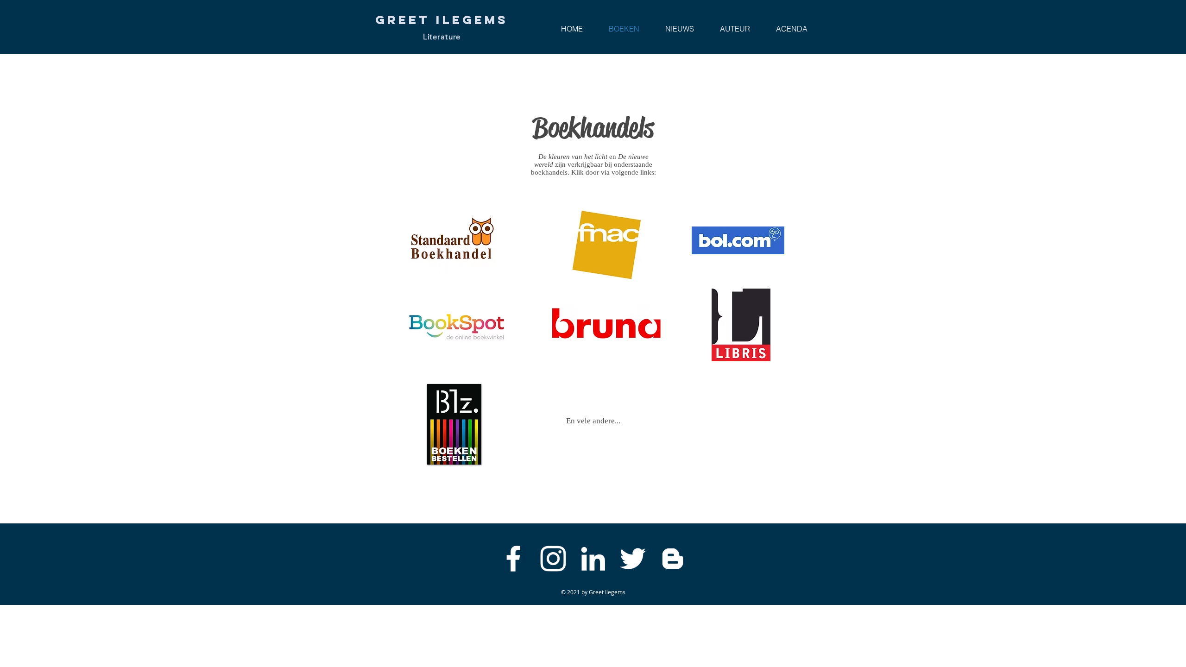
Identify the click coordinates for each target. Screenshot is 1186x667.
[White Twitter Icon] (633, 558)
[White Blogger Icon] (673, 558)
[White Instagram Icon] (553, 558)
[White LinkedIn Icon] (593, 558)
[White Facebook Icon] (513, 558)
